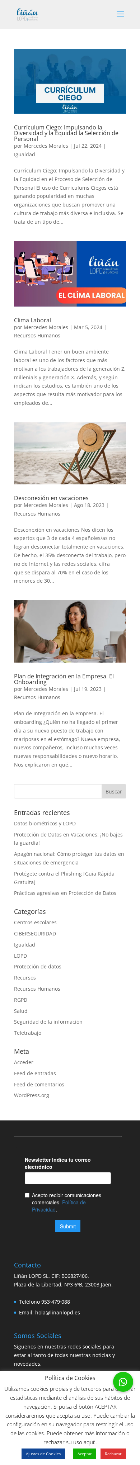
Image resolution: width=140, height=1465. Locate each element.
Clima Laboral (32, 320)
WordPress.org (31, 1095)
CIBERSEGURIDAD (35, 933)
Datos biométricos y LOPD (45, 823)
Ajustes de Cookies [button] (43, 1453)
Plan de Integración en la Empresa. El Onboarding (64, 679)
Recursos (25, 977)
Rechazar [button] (113, 1453)
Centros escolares (35, 922)
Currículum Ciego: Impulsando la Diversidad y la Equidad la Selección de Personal (66, 133)
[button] (123, 1382)
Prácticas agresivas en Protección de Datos (65, 893)
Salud (21, 1011)
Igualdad (24, 154)
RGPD (20, 999)
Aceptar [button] (85, 1453)
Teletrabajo (27, 1032)
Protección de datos (37, 966)
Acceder (23, 1062)
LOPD (20, 955)
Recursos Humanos (37, 335)
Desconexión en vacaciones (51, 498)
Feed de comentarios (39, 1084)
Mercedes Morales (46, 145)
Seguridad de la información (48, 1021)
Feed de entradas (35, 1073)
